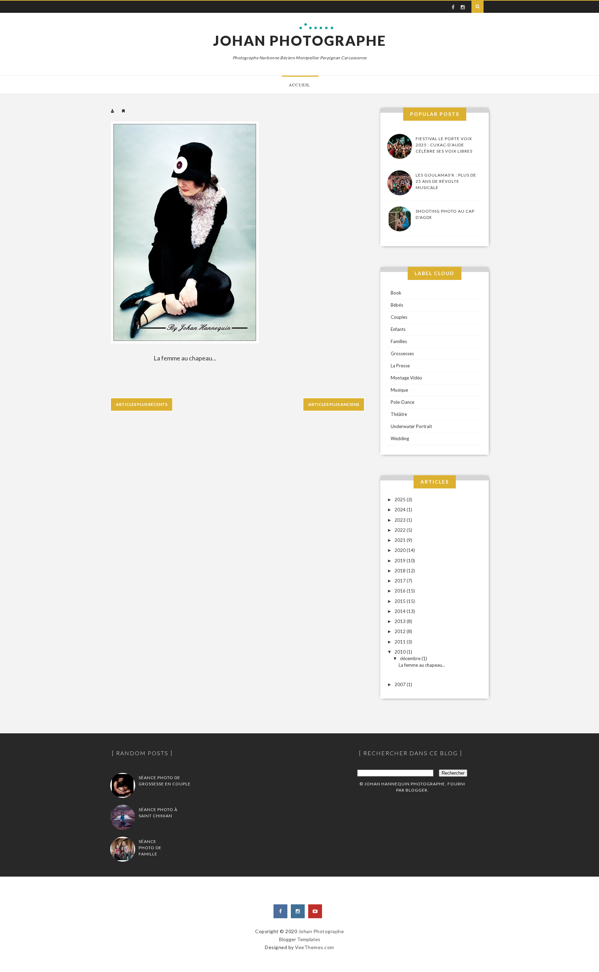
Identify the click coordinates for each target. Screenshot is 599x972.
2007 (400, 684)
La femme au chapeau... (422, 665)
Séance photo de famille (150, 847)
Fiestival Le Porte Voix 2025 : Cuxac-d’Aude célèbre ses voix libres (444, 145)
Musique (399, 390)
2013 (400, 621)
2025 (400, 499)
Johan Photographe (299, 40)
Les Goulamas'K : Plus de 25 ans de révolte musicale (446, 181)
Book (396, 293)
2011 (400, 642)
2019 (400, 560)
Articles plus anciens (333, 404)
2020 (400, 550)
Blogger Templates (299, 939)
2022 (400, 530)
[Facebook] (280, 911)
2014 (400, 611)
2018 (400, 570)
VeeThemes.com (314, 947)
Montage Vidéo (406, 378)
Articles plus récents (141, 404)
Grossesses (402, 353)
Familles (399, 341)
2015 (400, 601)
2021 (400, 540)
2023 (400, 520)
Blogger (416, 790)
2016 (400, 591)
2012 (400, 631)
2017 (400, 580)
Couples (399, 317)
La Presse (400, 365)
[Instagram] (298, 911)
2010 (400, 652)
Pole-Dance (402, 402)
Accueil (299, 84)
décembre (411, 658)
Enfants (398, 329)
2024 (400, 509)
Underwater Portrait (411, 426)
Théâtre (399, 414)
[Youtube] (315, 911)
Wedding (400, 438)
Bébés (397, 305)
